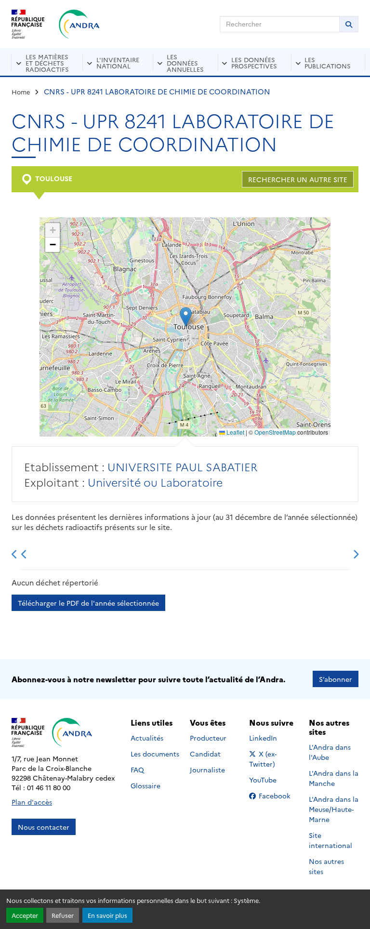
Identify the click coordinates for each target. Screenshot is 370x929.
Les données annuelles (185, 62)
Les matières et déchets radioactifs (47, 62)
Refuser (63, 915)
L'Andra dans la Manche (333, 778)
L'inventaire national (117, 62)
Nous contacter (43, 827)
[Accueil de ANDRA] (79, 24)
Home (21, 91)
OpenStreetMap (275, 432)
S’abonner (335, 679)
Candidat (205, 753)
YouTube (273, 779)
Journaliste (207, 769)
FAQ (137, 769)
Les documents (155, 753)
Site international (330, 840)
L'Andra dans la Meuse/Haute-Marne (333, 809)
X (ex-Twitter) (274, 759)
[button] (186, 317)
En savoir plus (107, 915)
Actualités (147, 738)
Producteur (208, 738)
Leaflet (234, 432)
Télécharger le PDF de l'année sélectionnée (88, 603)
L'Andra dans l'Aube (330, 752)
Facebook (277, 795)
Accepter (25, 915)
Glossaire (145, 785)
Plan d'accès (32, 802)
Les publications (327, 62)
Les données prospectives (254, 62)
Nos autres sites (326, 866)
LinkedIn (273, 738)
